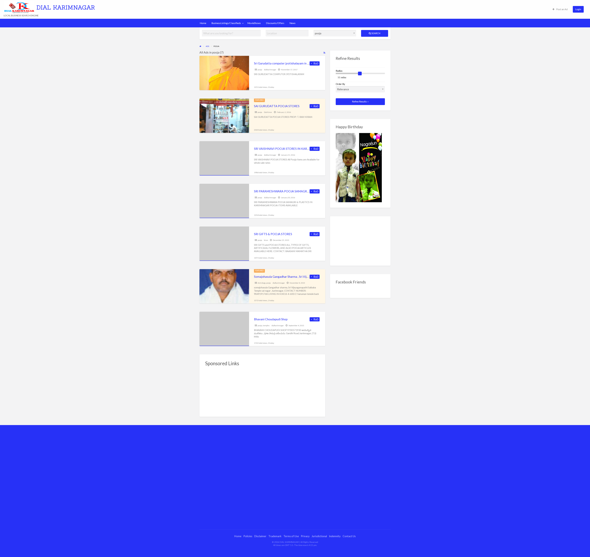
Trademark (274, 536)
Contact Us (349, 536)
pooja (260, 69)
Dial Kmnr (268, 112)
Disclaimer (260, 536)
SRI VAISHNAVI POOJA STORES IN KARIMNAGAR (287, 148)
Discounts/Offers (275, 23)
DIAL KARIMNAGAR (65, 7)
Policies (247, 536)
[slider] (360, 73)
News (292, 23)
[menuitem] (560, 9)
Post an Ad (562, 9)
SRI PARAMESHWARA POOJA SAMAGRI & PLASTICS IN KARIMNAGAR (301, 191)
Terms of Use (291, 536)
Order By (340, 84)
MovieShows (254, 23)
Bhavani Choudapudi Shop (270, 319)
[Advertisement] (262, 389)
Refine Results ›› (360, 101)
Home (203, 23)
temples (266, 325)
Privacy (305, 536)
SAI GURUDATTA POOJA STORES (276, 106)
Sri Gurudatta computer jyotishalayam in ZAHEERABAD (290, 63)
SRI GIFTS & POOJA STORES (273, 234)
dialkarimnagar (270, 69)
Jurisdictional (319, 536)
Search (375, 33)
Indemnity (335, 536)
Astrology (262, 283)
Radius (339, 70)
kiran (266, 240)
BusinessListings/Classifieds (226, 23)
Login (578, 9)
